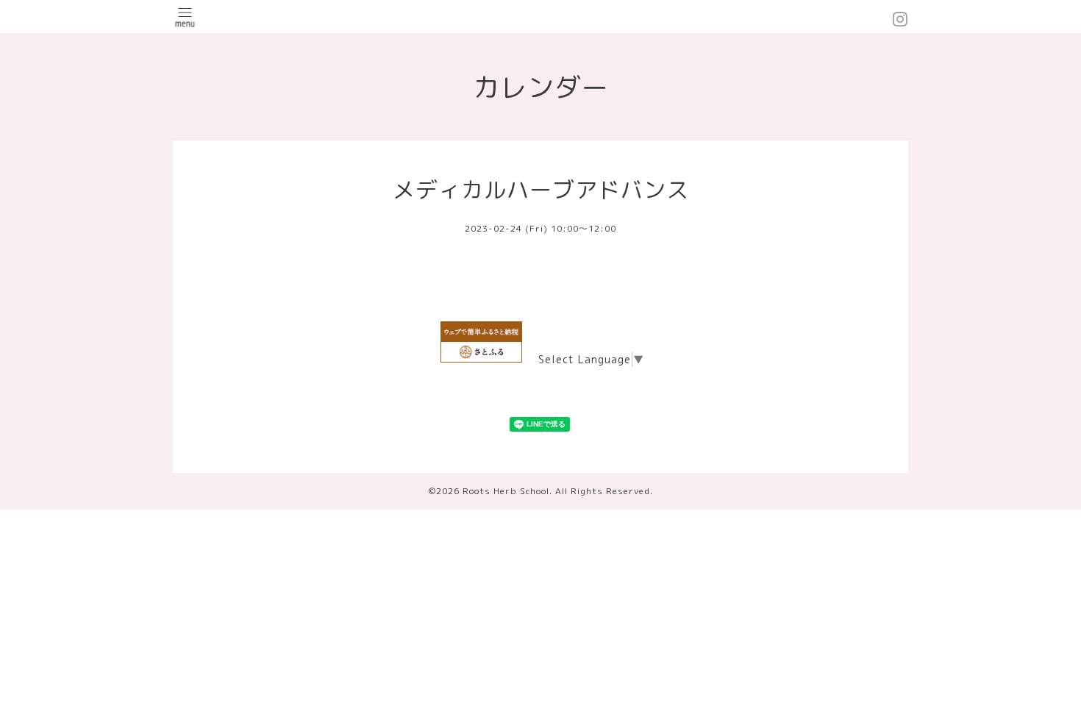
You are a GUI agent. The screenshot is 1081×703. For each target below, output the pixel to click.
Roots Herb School (506, 491)
